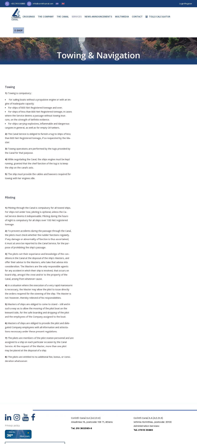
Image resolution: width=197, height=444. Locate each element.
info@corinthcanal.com (43, 3)
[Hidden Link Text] (9, 419)
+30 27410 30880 (18, 3)
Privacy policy (12, 425)
